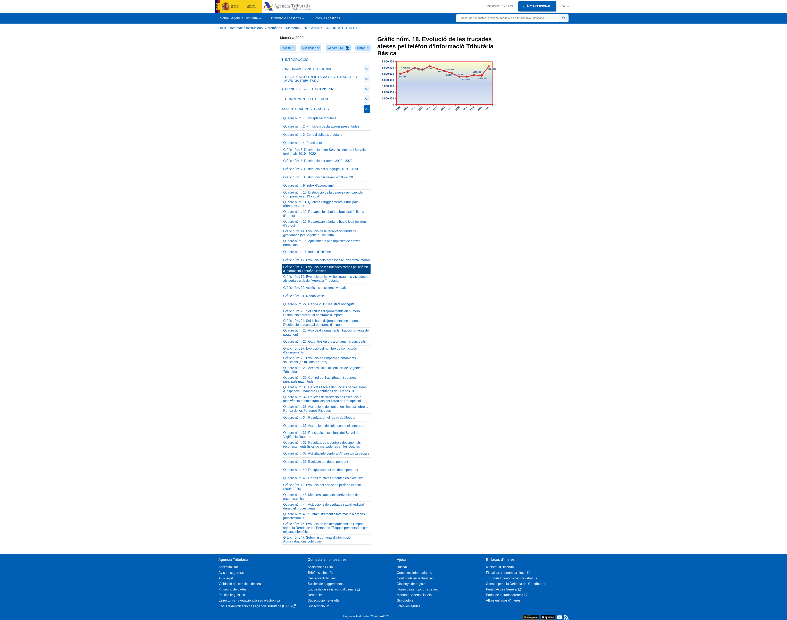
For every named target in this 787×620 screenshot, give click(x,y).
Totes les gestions (327, 18)
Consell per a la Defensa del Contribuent (515, 584)
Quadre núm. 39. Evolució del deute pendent (315, 461)
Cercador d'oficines (322, 578)
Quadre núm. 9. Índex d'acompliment (309, 185)
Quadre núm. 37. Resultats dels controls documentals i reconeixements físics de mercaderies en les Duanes (322, 444)
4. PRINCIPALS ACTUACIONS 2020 (308, 89)
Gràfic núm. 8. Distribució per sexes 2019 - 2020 (318, 177)
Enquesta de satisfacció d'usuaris (332, 589)
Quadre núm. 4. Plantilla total (304, 143)
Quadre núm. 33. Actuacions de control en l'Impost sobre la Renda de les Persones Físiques (325, 408)
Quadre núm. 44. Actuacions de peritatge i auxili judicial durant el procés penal (323, 506)
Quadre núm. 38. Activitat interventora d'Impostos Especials (326, 453)
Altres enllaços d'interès (503, 600)
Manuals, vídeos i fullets (414, 595)
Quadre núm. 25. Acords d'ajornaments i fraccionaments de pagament (326, 332)
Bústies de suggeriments (325, 584)
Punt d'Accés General (501, 589)
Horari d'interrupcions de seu (418, 589)
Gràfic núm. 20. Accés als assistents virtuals (315, 287)
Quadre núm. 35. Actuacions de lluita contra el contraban (324, 425)
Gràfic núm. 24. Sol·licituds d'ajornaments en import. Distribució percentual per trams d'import (321, 322)
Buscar (402, 567)
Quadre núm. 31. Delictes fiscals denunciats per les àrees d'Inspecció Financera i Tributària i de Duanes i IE (325, 389)
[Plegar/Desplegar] (367, 69)
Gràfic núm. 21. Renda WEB (303, 296)
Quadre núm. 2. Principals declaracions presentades (321, 126)
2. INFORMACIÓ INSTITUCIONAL (307, 69)
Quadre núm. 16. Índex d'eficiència (308, 252)
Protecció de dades (232, 589)
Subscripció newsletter (324, 600)
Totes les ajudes (408, 606)
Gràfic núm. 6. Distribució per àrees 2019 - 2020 (318, 161)
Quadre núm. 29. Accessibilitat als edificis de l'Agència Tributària (322, 370)
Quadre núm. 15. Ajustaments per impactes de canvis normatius (321, 243)
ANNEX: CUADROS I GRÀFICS (334, 28)
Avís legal (225, 578)
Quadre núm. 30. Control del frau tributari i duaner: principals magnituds (319, 379)
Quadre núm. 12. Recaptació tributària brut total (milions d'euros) (323, 213)
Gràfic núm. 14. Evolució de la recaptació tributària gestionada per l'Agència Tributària (319, 233)
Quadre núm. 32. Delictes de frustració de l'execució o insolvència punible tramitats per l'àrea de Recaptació (322, 399)
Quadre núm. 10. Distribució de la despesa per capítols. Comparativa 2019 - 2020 (323, 194)
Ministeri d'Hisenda (500, 567)
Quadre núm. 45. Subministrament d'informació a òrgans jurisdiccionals (324, 516)
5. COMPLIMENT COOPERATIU (306, 99)
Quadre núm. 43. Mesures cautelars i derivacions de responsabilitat (321, 496)
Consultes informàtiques (414, 572)
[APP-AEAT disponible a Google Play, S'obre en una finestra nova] (530, 617)
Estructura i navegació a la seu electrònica (249, 600)
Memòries (275, 28)
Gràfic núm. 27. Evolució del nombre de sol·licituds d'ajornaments (320, 350)
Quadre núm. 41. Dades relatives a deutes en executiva (323, 478)
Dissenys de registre (411, 584)
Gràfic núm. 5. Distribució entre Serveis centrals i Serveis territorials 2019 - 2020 (324, 151)
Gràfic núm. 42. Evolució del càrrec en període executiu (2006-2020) (323, 487)
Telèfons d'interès (320, 572)
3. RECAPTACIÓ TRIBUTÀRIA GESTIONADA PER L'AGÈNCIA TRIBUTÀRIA (319, 79)
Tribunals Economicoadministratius (511, 578)
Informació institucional (247, 28)
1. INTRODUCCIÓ (295, 60)
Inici (223, 28)
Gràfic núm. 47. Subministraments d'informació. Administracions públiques (317, 539)
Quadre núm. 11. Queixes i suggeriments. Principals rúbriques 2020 (320, 204)
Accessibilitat (228, 567)
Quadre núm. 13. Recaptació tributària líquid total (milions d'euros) (324, 223)
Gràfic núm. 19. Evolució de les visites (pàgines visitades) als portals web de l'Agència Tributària (325, 278)
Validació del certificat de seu (239, 584)
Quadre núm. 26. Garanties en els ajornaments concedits (324, 341)
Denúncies (315, 595)
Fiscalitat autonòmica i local (506, 572)
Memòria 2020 (296, 28)
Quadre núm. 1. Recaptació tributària (310, 118)
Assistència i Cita (320, 567)
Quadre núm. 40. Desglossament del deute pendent (320, 470)
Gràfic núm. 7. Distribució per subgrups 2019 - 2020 (320, 169)
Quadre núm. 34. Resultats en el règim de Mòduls (319, 417)
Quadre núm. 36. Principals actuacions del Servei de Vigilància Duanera (321, 434)
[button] (565, 6)
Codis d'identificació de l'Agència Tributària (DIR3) (255, 606)
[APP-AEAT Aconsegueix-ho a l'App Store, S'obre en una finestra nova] (548, 617)
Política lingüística (231, 595)
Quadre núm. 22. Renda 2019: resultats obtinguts (318, 304)
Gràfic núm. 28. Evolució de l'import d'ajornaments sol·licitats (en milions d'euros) (319, 360)
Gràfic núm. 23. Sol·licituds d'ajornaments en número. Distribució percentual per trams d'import (322, 313)
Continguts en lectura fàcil (415, 578)
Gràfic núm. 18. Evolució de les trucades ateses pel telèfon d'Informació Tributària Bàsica (325, 269)
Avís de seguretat (231, 572)
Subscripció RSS (320, 606)
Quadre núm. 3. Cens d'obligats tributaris (312, 134)
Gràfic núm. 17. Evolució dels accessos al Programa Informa (327, 260)
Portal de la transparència (504, 595)
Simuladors (405, 600)
